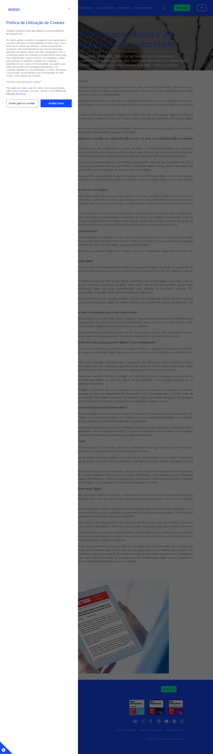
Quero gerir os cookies (22, 103)
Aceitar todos (56, 103)
